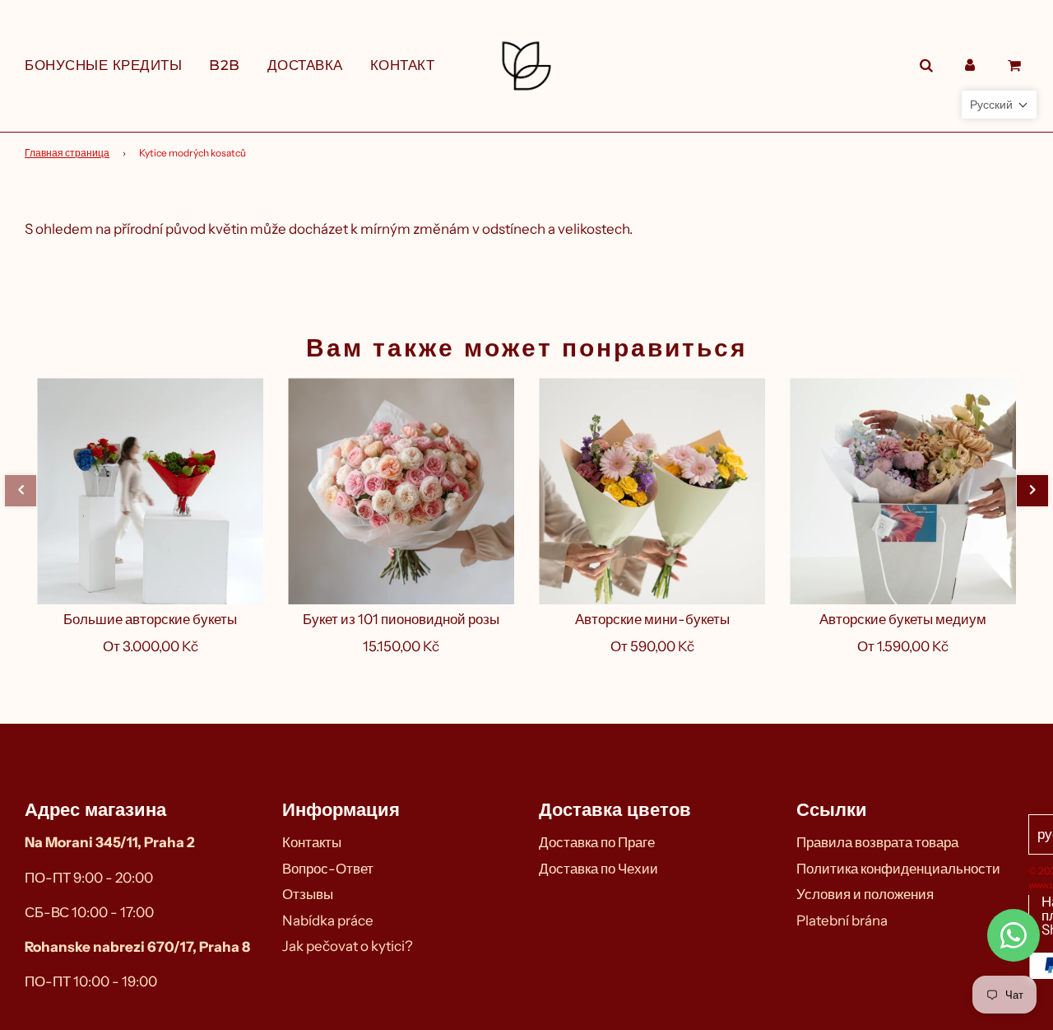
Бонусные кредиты (103, 65)
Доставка (305, 65)
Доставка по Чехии (598, 868)
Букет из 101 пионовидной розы (401, 619)
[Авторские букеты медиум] (903, 491)
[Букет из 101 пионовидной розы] (401, 491)
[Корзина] (1016, 65)
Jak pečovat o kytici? (347, 946)
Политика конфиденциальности (898, 868)
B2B (224, 65)
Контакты (311, 842)
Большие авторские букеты (150, 619)
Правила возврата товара (877, 842)
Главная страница (67, 153)
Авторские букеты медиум (902, 619)
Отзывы (307, 894)
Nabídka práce (327, 920)
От (150, 646)
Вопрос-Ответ (327, 868)
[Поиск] (926, 65)
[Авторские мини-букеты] (652, 491)
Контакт (402, 65)
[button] (20, 490)
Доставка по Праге (597, 842)
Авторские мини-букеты (652, 619)
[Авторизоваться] (970, 65)
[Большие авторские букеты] (150, 491)
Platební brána (842, 920)
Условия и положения (865, 894)
